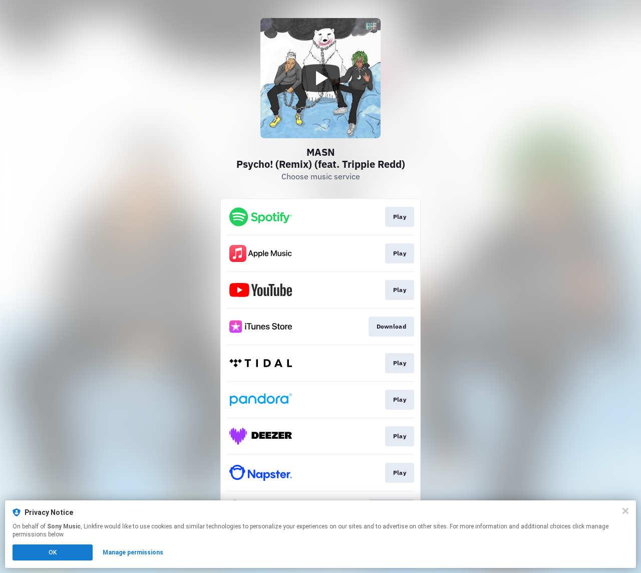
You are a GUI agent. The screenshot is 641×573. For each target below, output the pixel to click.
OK (53, 552)
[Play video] (320, 78)
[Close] (625, 511)
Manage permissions (133, 552)
